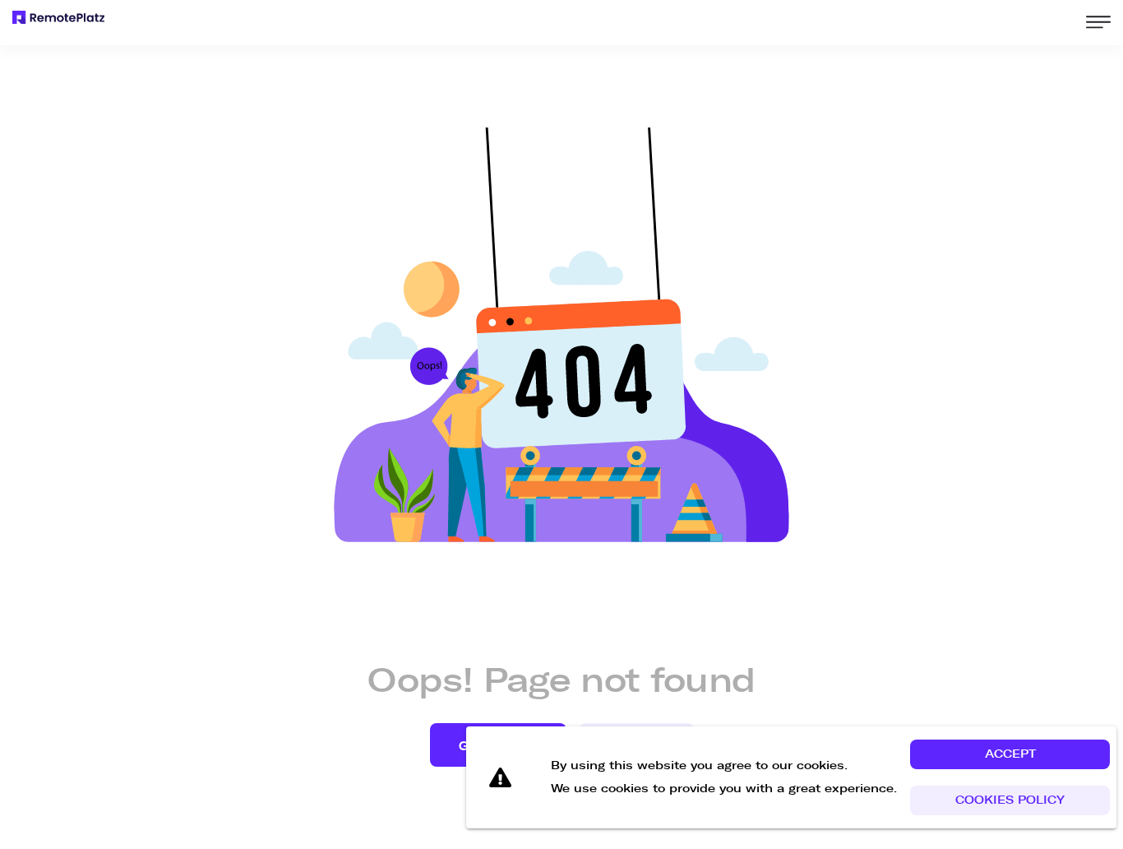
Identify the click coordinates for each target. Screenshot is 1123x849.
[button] (1010, 754)
